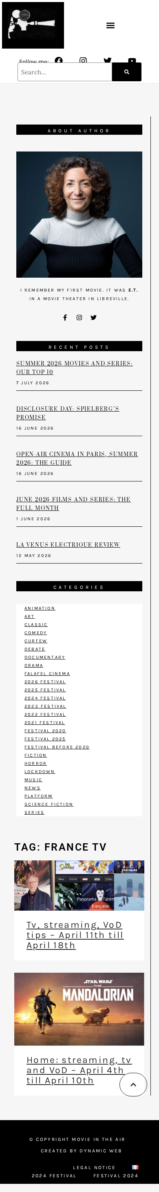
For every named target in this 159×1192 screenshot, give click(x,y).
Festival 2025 (45, 739)
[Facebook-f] (65, 317)
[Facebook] (59, 61)
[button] (110, 25)
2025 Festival (45, 690)
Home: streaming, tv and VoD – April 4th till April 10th (79, 1070)
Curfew (35, 641)
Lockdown (39, 771)
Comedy (35, 632)
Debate (34, 649)
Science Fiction (48, 804)
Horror (35, 763)
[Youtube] (132, 61)
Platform (38, 796)
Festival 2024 (116, 1176)
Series (34, 812)
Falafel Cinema (47, 673)
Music (33, 779)
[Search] (126, 71)
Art (29, 616)
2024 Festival (45, 698)
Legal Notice (94, 1167)
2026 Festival (45, 681)
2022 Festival (45, 714)
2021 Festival (44, 722)
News (32, 788)
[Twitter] (107, 61)
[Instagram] (83, 61)
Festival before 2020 (57, 747)
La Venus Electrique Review (68, 545)
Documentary (44, 657)
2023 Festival (45, 706)
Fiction (35, 755)
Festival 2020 (45, 730)
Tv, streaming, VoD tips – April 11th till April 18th (75, 935)
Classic (36, 624)
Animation (39, 608)
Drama (33, 665)
